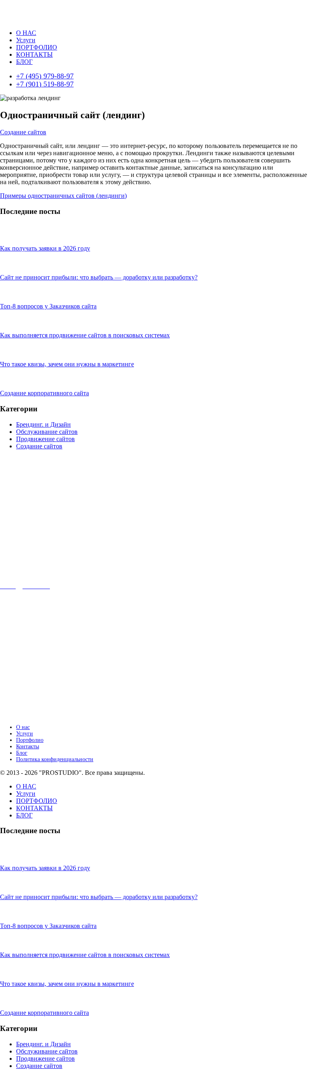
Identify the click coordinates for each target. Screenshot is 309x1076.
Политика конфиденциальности (54, 759)
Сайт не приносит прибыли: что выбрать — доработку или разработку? (99, 277)
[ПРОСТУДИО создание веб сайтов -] (33, 19)
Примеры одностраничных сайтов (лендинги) (63, 195)
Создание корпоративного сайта (44, 393)
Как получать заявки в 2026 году (45, 248)
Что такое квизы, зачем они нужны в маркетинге (67, 364)
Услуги (25, 40)
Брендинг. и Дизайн (43, 424)
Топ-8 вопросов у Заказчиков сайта (48, 306)
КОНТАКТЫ (34, 54)
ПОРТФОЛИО (36, 47)
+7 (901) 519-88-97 (45, 84)
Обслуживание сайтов (47, 431)
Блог (21, 753)
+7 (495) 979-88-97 (45, 76)
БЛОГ (24, 61)
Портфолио (29, 740)
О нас (23, 727)
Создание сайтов (23, 132)
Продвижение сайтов (45, 438)
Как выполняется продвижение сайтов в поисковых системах (85, 335)
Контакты (27, 746)
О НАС (26, 32)
